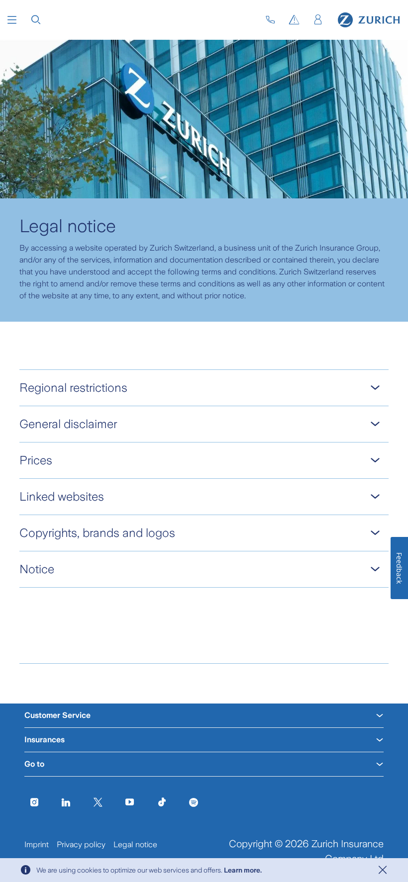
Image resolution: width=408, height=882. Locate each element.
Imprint (36, 844)
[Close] (383, 870)
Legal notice (135, 844)
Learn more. (243, 870)
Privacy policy (81, 844)
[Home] (369, 20)
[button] (12, 20)
